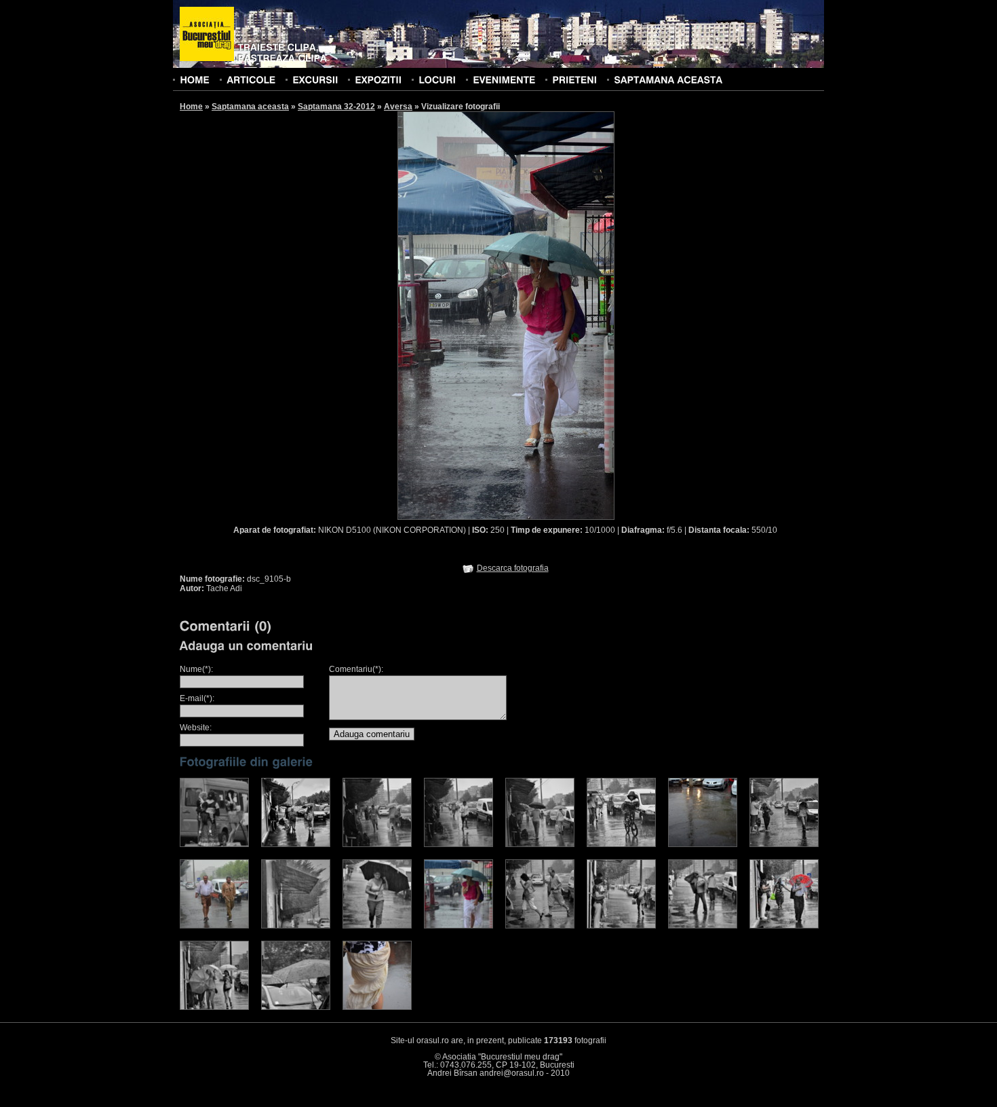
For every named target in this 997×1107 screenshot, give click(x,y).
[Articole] (251, 79)
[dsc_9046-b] (784, 844)
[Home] (195, 79)
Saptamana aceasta (250, 106)
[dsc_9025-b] (702, 844)
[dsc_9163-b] (621, 926)
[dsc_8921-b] (214, 844)
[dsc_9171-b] (702, 926)
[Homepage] (207, 34)
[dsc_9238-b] (214, 1007)
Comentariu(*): (356, 669)
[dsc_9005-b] (377, 844)
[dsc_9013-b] (539, 844)
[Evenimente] (504, 79)
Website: (196, 727)
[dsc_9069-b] (214, 926)
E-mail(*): (197, 698)
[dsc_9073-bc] (295, 926)
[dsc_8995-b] (295, 844)
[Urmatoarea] (560, 315)
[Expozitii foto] (378, 79)
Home (191, 106)
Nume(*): (196, 669)
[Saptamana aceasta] (668, 79)
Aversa (398, 106)
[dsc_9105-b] (458, 926)
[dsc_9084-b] (377, 926)
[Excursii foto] (315, 79)
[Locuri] (437, 79)
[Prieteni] (574, 79)
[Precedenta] (451, 315)
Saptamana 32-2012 (336, 106)
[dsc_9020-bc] (621, 844)
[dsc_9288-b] (295, 1007)
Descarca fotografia (513, 568)
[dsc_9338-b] (377, 1007)
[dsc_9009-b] (458, 844)
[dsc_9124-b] (539, 926)
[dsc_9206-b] (784, 926)
